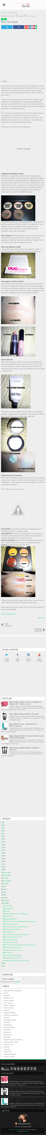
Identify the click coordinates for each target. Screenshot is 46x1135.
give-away (7, 1032)
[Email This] (34, 27)
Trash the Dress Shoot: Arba (13, 958)
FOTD (6, 993)
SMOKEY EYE (8, 998)
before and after (9, 1005)
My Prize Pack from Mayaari (13, 955)
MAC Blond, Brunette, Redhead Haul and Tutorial (20, 921)
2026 (3, 822)
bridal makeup (8, 1008)
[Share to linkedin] (30, 27)
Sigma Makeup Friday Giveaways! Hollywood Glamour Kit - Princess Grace (25, 703)
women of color (9, 1057)
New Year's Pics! (9, 932)
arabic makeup (9, 1000)
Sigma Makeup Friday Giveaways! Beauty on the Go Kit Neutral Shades (26, 737)
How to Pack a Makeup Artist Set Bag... (17, 934)
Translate (17, 982)
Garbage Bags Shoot (11, 919)
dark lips (7, 1018)
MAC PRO (41, 618)
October (6, 878)
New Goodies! (8, 906)
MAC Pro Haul (9, 953)
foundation (7, 1030)
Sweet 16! (7, 911)
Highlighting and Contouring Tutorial (16, 914)
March (5, 898)
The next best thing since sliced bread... (17, 927)
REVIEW (7, 996)
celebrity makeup (10, 1013)
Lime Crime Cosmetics (11, 924)
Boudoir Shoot (9, 916)
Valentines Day (9, 908)
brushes (6, 1010)
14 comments (31, 16)
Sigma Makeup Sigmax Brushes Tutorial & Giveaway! (24, 749)
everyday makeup (10, 1020)
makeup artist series (11, 1042)
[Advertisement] (23, 680)
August (5, 884)
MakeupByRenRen (24, 1124)
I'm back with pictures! (11, 942)
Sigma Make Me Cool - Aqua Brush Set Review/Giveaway (23, 725)
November (7, 875)
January (6, 903)
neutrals (6, 1047)
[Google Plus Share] (26, 27)
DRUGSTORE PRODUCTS (13, 991)
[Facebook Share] (18, 27)
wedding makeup (10, 1054)
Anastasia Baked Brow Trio (13, 937)
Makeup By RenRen (14, 1129)
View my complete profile (23, 1126)
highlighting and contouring (13, 1040)
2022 (3, 834)
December (7, 872)
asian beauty (8, 1003)
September (7, 881)
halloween (7, 1037)
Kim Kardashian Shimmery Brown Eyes (17, 960)
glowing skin (8, 1035)
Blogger (26, 1131)
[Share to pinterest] (28, 27)
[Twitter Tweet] (7, 27)
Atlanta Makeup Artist (8, 614)
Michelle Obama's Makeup (12, 929)
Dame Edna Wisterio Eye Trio (13, 947)
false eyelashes (9, 1027)
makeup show (8, 1044)
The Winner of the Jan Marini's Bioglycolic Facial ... (20, 945)
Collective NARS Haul (11, 940)
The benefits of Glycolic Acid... (14, 950)
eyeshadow (8, 1025)
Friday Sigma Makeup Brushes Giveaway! (24, 714)
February (6, 900)
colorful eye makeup (11, 1015)
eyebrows (7, 1022)
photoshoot (8, 1052)
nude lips (7, 1049)
